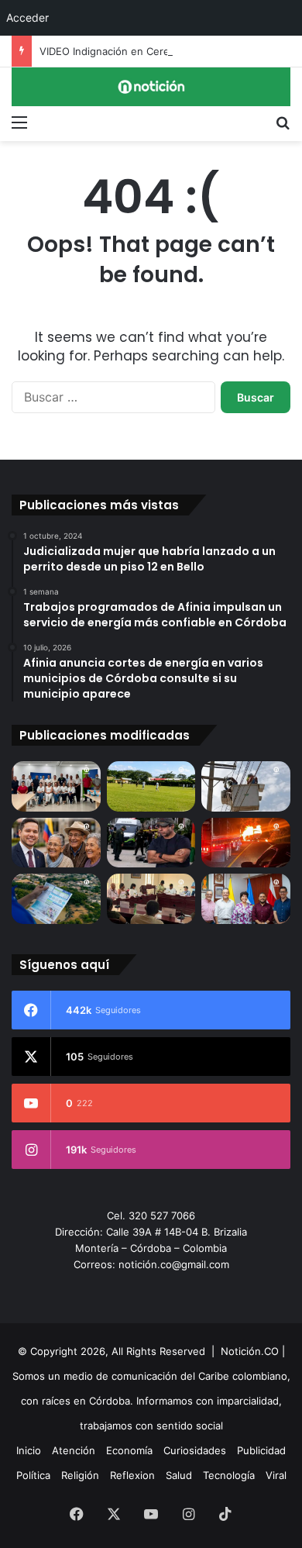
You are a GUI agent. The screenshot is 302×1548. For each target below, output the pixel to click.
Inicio (28, 1450)
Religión (80, 1475)
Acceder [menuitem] (27, 17)
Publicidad (261, 1450)
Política (33, 1475)
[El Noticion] (151, 86)
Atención (73, 1450)
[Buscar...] (282, 121)
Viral (276, 1475)
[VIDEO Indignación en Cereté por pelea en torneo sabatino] (151, 786)
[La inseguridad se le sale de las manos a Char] (151, 843)
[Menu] (19, 121)
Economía (129, 1450)
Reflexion (132, 1475)
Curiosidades (194, 1450)
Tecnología (229, 1475)
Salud (179, 1475)
